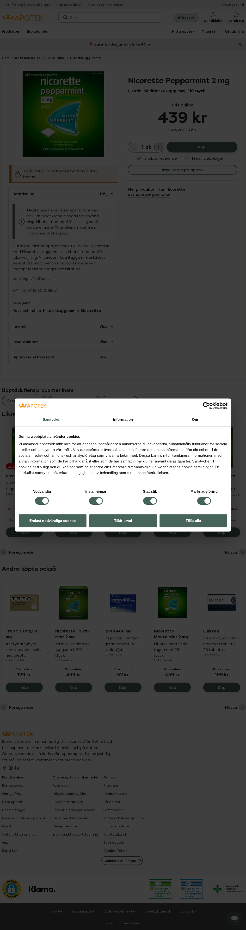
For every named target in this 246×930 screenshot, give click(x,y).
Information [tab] (123, 419)
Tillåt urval (123, 521)
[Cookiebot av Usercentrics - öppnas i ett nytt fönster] (206, 405)
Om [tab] (195, 419)
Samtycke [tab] (51, 419)
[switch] (96, 501)
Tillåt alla (193, 521)
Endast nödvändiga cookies (52, 521)
